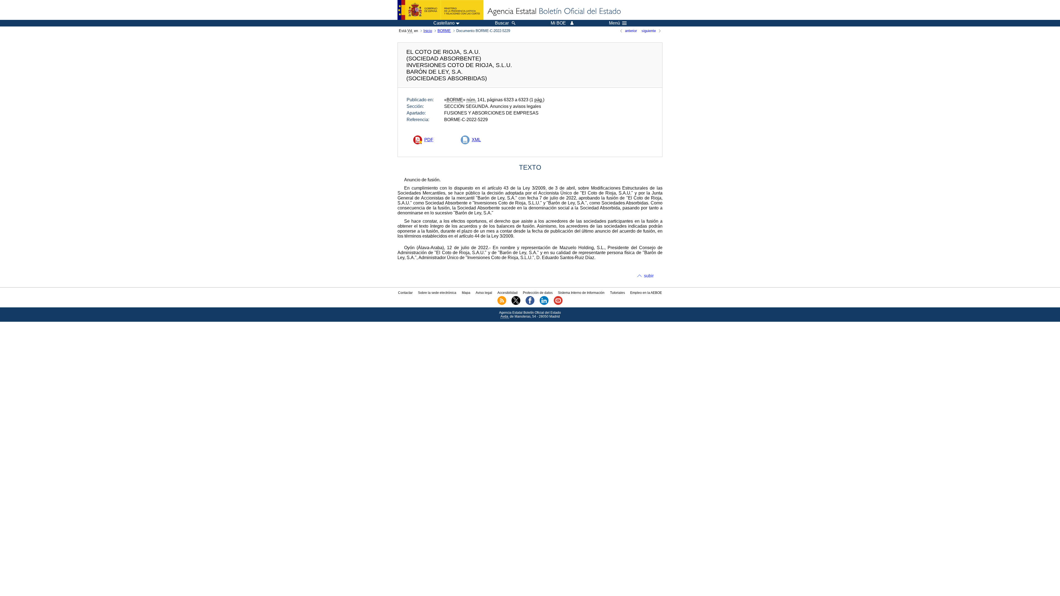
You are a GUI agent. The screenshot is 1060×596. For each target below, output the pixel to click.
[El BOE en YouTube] (558, 304)
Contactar (405, 293)
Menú (614, 23)
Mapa (466, 293)
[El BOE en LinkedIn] (544, 304)
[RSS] (501, 304)
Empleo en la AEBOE (646, 293)
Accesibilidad (507, 293)
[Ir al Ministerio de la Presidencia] (440, 10)
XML (476, 139)
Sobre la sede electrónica (437, 293)
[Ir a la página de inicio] (554, 11)
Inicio (427, 31)
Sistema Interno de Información (581, 293)
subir (649, 275)
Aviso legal (484, 293)
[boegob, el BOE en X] (516, 304)
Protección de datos (538, 293)
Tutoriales (617, 293)
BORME (444, 31)
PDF (428, 139)
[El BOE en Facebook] (530, 304)
